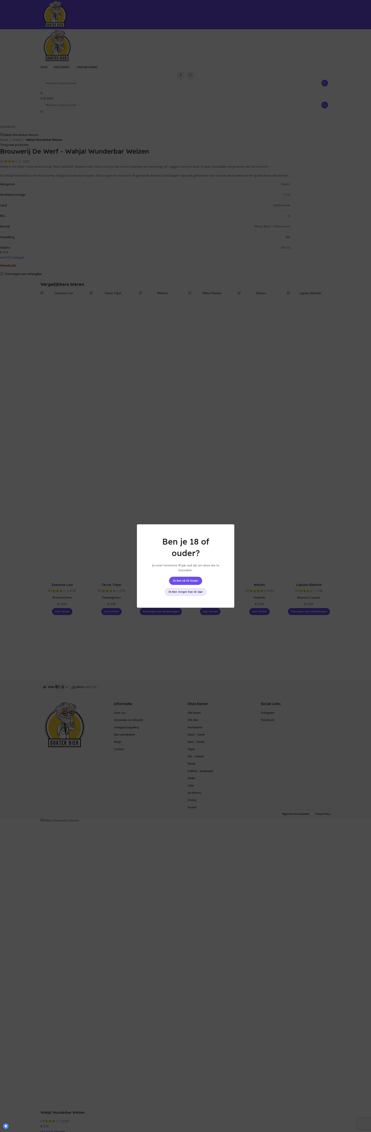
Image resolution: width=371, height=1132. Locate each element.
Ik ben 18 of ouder (185, 580)
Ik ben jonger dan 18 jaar (185, 591)
